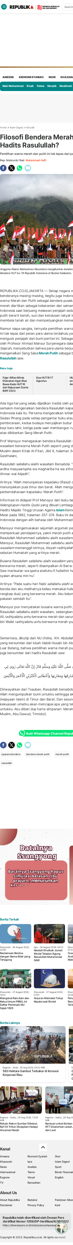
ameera (8, 77)
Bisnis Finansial (64, 1172)
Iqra (30, 1161)
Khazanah (6, 1161)
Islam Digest (16, 127)
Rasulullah (8, 358)
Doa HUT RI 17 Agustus (44, 379)
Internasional (7, 1172)
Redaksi (32, 1199)
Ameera (4, 1156)
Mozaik (52, 85)
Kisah (30, 85)
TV (2, 1182)
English (59, 1177)
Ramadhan (34, 1182)
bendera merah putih (38, 754)
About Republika (10, 1199)
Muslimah (66, 85)
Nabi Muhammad (13, 85)
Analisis (32, 1166)
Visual (31, 1177)
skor (51, 77)
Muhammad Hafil (36, 160)
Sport (58, 1166)
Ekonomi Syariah (31, 77)
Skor (57, 1156)
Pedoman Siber (64, 1199)
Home (3, 127)
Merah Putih (48, 353)
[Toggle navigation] (4, 7)
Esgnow (5, 1177)
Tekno (31, 1172)
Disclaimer (6, 1205)
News (3, 1166)
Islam (60, 510)
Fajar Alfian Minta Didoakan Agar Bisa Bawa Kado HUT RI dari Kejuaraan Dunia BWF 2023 (15, 384)
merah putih (62, 754)
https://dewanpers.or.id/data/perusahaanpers (30, 1225)
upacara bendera (10, 754)
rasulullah (6, 762)
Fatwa (40, 85)
